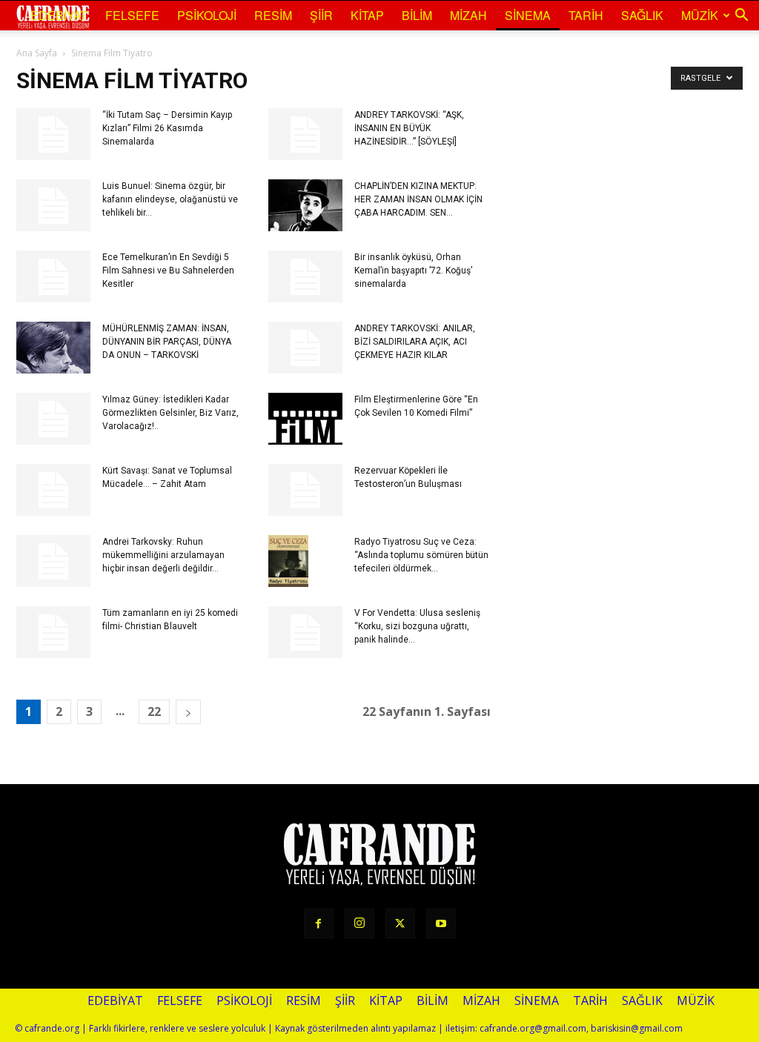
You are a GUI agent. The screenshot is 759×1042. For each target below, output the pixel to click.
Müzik (699, 15)
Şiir (321, 15)
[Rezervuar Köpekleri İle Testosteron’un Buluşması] (305, 490)
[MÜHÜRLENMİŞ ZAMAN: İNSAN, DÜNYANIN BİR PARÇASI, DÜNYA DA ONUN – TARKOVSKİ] (53, 348)
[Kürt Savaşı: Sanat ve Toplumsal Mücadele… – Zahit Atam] (53, 490)
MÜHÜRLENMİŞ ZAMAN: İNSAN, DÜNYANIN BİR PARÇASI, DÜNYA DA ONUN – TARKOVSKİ (166, 341)
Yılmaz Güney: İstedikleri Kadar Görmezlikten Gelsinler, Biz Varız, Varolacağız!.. (170, 412)
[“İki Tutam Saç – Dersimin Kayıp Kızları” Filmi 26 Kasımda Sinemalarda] (53, 134)
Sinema (528, 15)
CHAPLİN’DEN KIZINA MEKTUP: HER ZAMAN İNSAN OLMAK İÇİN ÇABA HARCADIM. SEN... (418, 199)
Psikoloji (206, 15)
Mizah (468, 15)
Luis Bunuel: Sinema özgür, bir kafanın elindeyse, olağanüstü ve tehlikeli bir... (170, 199)
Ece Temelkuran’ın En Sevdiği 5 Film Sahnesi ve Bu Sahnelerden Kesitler (168, 270)
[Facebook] (319, 923)
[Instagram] (359, 923)
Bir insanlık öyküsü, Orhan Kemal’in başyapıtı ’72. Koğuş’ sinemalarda (413, 270)
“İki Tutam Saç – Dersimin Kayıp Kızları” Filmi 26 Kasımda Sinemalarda (167, 128)
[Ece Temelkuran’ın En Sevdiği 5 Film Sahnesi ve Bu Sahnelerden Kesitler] (53, 276)
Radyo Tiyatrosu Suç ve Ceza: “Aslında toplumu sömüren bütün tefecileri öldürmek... (421, 555)
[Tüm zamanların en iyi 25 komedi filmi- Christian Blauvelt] (53, 632)
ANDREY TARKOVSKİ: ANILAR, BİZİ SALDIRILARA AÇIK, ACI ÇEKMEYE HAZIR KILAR (414, 341)
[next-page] (188, 712)
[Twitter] (400, 923)
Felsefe (132, 15)
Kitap (367, 15)
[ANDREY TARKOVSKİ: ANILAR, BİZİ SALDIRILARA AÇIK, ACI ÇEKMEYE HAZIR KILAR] (305, 348)
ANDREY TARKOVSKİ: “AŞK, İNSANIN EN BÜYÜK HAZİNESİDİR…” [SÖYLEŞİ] (409, 128)
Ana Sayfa (36, 53)
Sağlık (642, 15)
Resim (273, 15)
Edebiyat (58, 15)
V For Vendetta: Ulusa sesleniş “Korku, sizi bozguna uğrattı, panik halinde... (417, 626)
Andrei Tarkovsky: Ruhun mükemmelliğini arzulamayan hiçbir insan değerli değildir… (163, 555)
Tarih (586, 15)
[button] (741, 15)
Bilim (417, 15)
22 (154, 711)
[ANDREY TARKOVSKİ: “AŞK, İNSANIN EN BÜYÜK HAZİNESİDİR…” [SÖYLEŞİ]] (305, 134)
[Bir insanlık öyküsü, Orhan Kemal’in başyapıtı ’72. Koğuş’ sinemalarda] (305, 276)
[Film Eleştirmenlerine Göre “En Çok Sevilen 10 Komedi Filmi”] (305, 419)
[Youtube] (441, 923)
